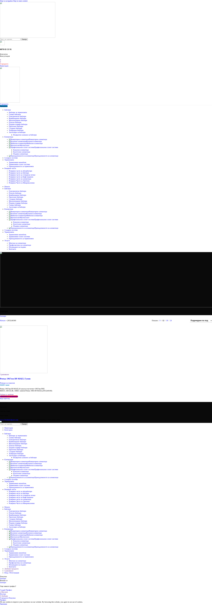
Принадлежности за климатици (46, 156)
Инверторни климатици (38, 139)
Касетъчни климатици (21, 152)
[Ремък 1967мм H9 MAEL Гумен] (23, 372)
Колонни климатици (34, 141)
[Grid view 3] (181, 320)
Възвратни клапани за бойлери (25, 135)
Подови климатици (20, 154)
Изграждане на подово (17, 247)
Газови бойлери (15, 114)
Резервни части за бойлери (19, 173)
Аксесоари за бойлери (17, 132)
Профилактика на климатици (20, 245)
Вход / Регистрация (11, 573)
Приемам (3, 604)
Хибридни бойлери (16, 130)
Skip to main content (20, 1)
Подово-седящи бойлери (18, 124)
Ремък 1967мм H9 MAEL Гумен (15, 379)
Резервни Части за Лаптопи (19, 181)
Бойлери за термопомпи (18, 112)
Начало (2, 320)
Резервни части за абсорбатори (20, 171)
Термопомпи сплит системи (19, 164)
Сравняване (8, 571)
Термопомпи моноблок (17, 162)
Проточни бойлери (16, 126)
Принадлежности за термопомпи (21, 166)
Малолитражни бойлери (18, 120)
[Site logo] (27, 37)
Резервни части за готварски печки (22, 175)
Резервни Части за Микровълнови (22, 183)
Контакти (12, 249)
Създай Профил (6, 590)
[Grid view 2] (177, 320)
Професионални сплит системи (46, 147)
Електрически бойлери (17, 116)
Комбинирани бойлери (17, 118)
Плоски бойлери (15, 122)
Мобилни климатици (35, 143)
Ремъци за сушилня (7, 383)
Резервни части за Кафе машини (21, 177)
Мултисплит (24, 145)
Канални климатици (21, 150)
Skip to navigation (6, 1)
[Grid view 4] (185, 320)
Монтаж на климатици (17, 243)
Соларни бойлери (15, 128)
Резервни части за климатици (20, 179)
